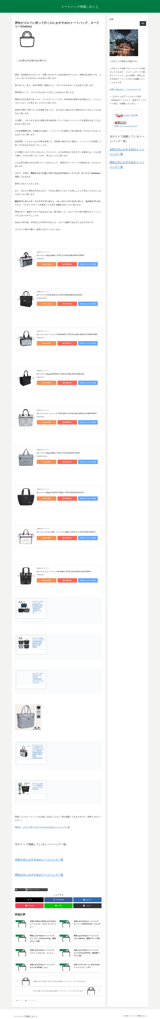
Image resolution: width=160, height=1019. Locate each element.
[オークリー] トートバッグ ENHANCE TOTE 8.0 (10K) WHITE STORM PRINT (67, 334)
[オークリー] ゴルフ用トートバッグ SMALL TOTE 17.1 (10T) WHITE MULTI (66, 532)
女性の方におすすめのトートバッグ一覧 (39, 859)
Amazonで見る (46, 264)
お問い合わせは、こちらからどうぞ (125, 89)
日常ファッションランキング (126, 126)
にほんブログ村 (131, 115)
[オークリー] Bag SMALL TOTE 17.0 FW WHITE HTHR (58, 453)
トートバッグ (21, 889)
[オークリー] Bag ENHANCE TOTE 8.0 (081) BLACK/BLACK (60, 374)
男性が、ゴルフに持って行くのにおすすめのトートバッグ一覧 (42, 827)
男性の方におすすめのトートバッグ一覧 (39, 874)
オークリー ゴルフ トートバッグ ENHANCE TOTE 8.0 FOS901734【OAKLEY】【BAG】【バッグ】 (37, 607)
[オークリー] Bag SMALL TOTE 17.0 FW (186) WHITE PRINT (60, 255)
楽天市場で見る (67, 264)
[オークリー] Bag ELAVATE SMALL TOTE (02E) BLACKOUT (60, 492)
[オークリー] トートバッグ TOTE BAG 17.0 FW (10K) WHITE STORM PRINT (67, 413)
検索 (112, 19)
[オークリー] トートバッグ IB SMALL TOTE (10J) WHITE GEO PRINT (64, 571)
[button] (87, 905)
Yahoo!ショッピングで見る (88, 264)
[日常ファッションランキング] (120, 122)
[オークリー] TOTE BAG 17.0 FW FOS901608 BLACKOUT (60, 295)
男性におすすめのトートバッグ (38, 889)
